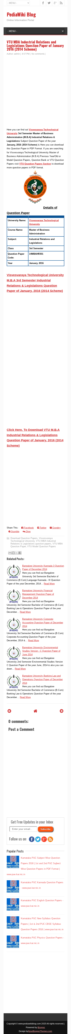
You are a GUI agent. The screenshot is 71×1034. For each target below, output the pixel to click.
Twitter (42, 527)
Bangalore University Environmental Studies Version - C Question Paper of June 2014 (41, 651)
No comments (38, 54)
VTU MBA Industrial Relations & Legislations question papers (33, 542)
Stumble (14, 531)
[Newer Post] (9, 711)
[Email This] (10, 553)
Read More (49, 583)
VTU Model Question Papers (41, 546)
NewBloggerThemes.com (40, 1031)
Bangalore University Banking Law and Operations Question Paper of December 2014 (42, 679)
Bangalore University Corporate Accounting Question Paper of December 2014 (42, 623)
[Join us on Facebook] (31, 841)
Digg (28, 531)
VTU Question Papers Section (35, 163)
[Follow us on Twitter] (38, 841)
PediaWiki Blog (21, 14)
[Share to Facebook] (20, 553)
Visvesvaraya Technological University (32, 539)
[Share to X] (16, 553)
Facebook (28, 527)
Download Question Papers (24, 538)
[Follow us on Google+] (44, 841)
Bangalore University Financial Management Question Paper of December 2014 (38, 594)
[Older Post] (61, 711)
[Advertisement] (35, 92)
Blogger (41, 1027)
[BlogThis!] (13, 553)
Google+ (56, 527)
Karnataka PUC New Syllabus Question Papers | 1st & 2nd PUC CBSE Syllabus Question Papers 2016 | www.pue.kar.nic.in (42, 924)
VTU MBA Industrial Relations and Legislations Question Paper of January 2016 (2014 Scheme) (35, 45)
